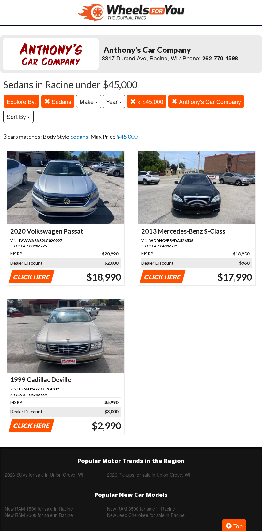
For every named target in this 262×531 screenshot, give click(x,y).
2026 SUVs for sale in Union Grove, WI (44, 475)
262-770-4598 (220, 58)
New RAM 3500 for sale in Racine (141, 508)
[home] (131, 12)
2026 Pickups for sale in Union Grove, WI (148, 475)
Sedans (60, 101)
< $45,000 (149, 101)
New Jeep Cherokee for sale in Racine (146, 515)
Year (112, 101)
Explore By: (21, 101)
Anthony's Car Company (209, 101)
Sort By (17, 116)
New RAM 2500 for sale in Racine (39, 515)
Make (87, 101)
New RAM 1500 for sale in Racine (39, 508)
